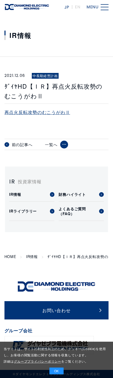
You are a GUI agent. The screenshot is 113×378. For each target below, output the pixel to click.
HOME (10, 256)
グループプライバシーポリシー (37, 361)
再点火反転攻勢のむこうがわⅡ (37, 112)
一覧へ (51, 144)
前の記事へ (22, 144)
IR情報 (32, 256)
